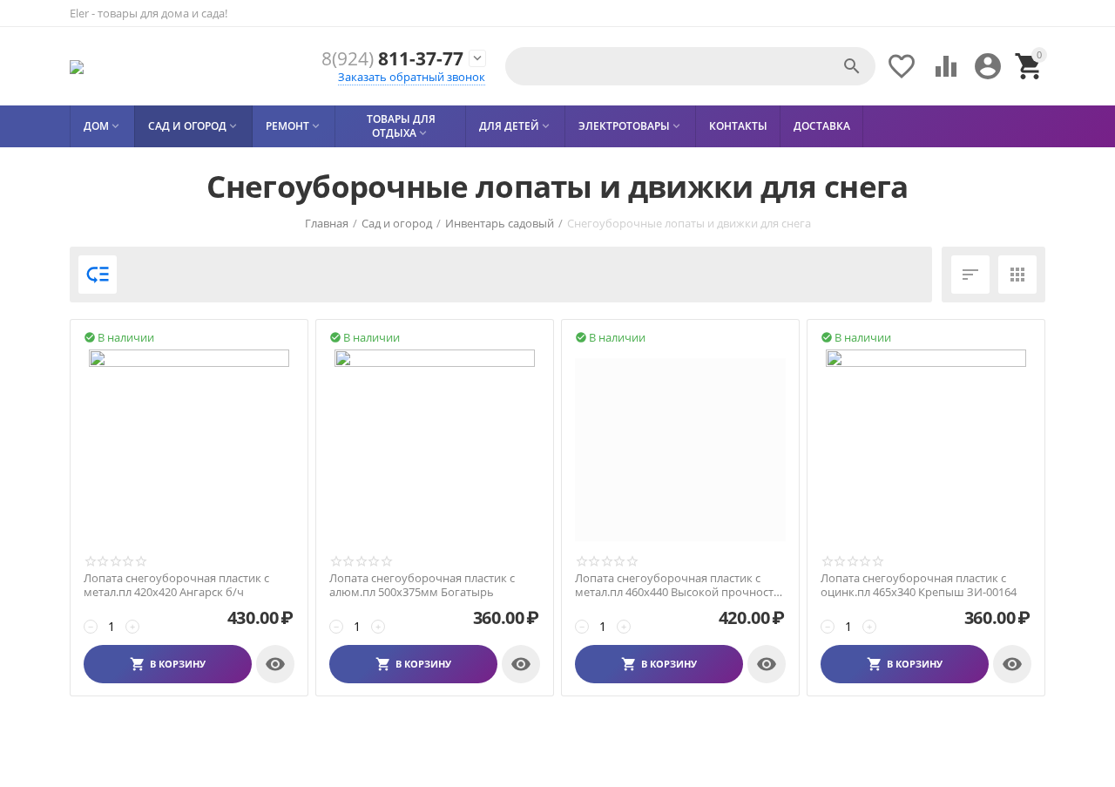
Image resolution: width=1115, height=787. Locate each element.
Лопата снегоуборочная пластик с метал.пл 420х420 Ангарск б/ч (176, 585)
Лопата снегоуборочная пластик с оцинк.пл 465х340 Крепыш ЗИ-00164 (919, 585)
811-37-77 (392, 59)
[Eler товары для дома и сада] (77, 66)
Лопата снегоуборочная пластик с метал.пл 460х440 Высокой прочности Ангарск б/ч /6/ (677, 585)
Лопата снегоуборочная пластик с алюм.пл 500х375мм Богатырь (422, 585)
